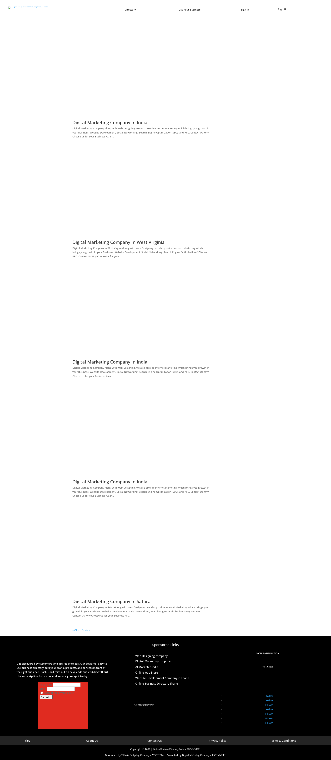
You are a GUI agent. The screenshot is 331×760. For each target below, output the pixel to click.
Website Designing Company (135, 755)
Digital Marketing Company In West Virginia (118, 242)
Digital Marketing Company (195, 755)
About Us (92, 741)
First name (46, 684)
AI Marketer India (146, 667)
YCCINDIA (158, 755)
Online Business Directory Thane (156, 684)
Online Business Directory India (168, 749)
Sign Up (282, 9)
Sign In (245, 9)
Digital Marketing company (152, 661)
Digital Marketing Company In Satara (111, 601)
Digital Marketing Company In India (109, 122)
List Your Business (189, 9)
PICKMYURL (194, 749)
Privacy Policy (217, 741)
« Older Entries (81, 630)
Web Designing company (151, 656)
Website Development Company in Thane (162, 678)
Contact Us (154, 741)
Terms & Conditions (283, 741)
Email (43, 688)
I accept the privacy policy (58, 692)
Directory (130, 9)
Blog (27, 741)
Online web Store (146, 672)
